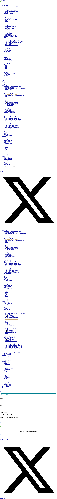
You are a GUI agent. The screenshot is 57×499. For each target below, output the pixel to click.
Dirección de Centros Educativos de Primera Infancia (14, 95)
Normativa (5, 142)
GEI (6, 66)
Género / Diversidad (7, 63)
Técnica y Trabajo (8, 18)
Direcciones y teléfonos (8, 60)
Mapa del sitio (6, 75)
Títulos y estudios (8, 30)
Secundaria (7, 17)
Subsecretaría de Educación (8, 13)
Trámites (5, 57)
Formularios (7, 58)
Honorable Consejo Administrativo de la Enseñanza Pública (15, 88)
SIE (6, 69)
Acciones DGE (7, 12)
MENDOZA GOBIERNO (4, 439)
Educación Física (10, 25)
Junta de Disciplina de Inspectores (11, 126)
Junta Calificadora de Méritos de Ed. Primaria (13, 119)
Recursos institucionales (8, 54)
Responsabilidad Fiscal (7, 48)
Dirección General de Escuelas (9, 7)
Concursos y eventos (7, 79)
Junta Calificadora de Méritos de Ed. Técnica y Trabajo (14, 40)
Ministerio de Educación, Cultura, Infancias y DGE (12, 6)
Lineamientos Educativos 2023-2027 (11, 11)
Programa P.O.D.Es (8, 29)
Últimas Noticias (6, 157)
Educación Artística (10, 23)
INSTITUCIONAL (5, 5)
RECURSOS (4, 49)
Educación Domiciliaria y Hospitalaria (13, 22)
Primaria (6, 16)
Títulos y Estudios (7, 71)
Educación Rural (10, 24)
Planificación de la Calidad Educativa (11, 103)
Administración (8, 32)
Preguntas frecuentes (7, 59)
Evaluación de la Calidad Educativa (11, 26)
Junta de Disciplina (8, 44)
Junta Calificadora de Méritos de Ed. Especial (13, 42)
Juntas (5, 37)
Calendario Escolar (7, 51)
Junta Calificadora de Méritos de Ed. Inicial (12, 38)
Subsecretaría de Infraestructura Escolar (11, 36)
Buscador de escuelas (7, 61)
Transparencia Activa (7, 47)
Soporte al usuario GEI (7, 84)
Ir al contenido (2, 0)
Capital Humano (8, 34)
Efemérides (6, 52)
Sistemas (5, 65)
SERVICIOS (4, 55)
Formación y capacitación (8, 78)
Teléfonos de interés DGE (32, 433)
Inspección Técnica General (10, 111)
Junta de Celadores (8, 43)
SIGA (6, 149)
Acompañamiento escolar (9, 28)
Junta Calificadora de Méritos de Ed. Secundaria (13, 39)
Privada (6, 20)
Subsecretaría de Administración (9, 31)
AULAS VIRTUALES (5, 80)
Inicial (6, 15)
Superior (6, 27)
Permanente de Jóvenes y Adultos (11, 19)
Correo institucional (7, 74)
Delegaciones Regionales (11, 10)
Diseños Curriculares (7, 50)
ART (4, 64)
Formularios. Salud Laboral (10, 73)
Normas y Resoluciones (9, 62)
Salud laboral (6, 72)
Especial (6, 21)
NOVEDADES (4, 76)
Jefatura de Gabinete (9, 9)
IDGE (6, 68)
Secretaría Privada (8, 8)
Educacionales (6, 56)
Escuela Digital (6, 134)
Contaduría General (10, 33)
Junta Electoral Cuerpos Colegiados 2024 (12, 46)
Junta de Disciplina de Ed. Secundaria (11, 45)
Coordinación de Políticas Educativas (11, 14)
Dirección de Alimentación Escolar (11, 35)
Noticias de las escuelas (8, 77)
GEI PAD (6, 67)
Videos (5, 53)
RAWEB (6, 70)
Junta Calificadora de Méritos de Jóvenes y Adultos (14, 41)
